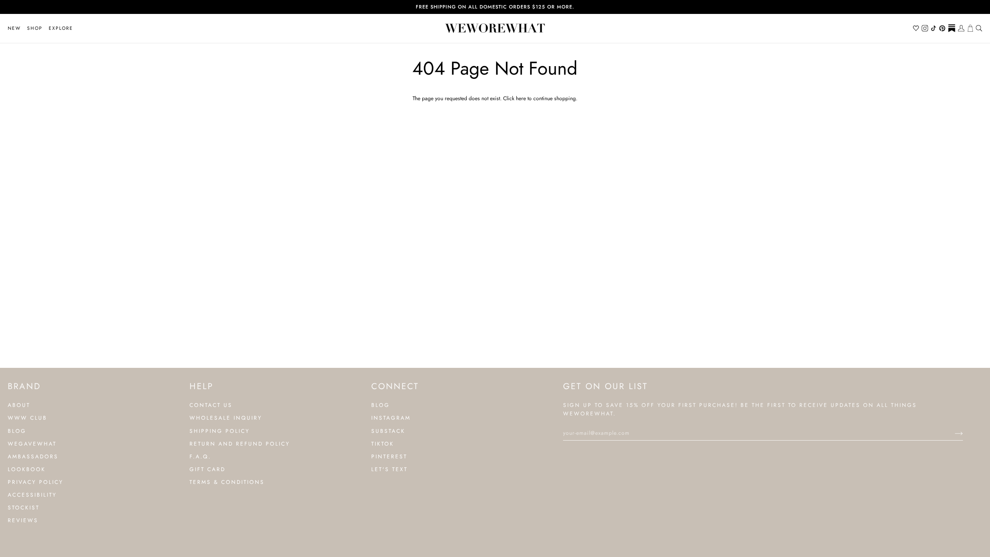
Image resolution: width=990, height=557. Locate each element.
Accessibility (32, 495)
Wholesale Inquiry (225, 418)
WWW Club (27, 418)
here (521, 98)
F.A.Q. (200, 456)
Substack (388, 431)
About (19, 405)
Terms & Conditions (227, 482)
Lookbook (27, 469)
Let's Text (389, 469)
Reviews (23, 520)
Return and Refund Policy (239, 444)
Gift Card (207, 469)
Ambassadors (33, 456)
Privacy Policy (35, 482)
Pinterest (389, 456)
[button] (34, 28)
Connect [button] (395, 386)
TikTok (382, 444)
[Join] (952, 433)
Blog (17, 431)
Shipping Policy (219, 431)
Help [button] (201, 386)
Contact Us (210, 405)
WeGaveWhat (32, 444)
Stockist (23, 507)
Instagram (391, 418)
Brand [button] (24, 386)
